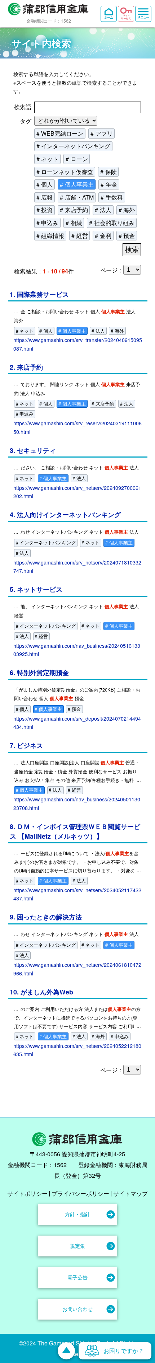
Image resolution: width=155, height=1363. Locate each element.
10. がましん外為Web (41, 991)
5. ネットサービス (36, 589)
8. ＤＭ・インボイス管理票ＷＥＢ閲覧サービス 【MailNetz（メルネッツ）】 (75, 831)
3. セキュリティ (33, 450)
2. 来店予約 (26, 366)
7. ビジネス (26, 745)
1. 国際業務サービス (39, 294)
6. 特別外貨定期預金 (39, 672)
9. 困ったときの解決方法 (46, 916)
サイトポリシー (27, 1193)
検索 (132, 249)
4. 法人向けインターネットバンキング (65, 514)
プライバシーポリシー (80, 1193)
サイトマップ (130, 1193)
